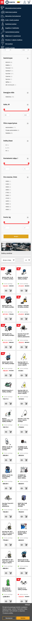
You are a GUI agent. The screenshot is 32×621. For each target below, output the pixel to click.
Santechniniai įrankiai (12, 32)
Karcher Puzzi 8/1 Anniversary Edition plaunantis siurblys (24, 335)
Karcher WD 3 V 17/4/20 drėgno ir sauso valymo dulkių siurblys (23, 363)
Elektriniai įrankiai (11, 12)
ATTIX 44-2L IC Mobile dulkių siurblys (22, 533)
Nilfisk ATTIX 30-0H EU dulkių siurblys (7, 476)
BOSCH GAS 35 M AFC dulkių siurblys (8, 362)
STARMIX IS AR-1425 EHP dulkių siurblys (23, 448)
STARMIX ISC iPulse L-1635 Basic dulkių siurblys (22, 476)
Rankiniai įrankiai (10, 24)
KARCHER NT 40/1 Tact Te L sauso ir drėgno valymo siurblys (8, 561)
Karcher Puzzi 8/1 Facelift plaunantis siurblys (7, 505)
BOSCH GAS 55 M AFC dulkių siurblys (24, 560)
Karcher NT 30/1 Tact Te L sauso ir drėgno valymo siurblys (8, 533)
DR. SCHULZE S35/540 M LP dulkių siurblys (6, 589)
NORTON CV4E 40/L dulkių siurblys (22, 505)
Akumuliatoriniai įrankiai (13, 8)
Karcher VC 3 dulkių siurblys (22, 588)
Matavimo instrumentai (13, 16)
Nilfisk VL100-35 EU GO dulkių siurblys (7, 448)
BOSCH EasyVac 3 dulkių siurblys (7, 391)
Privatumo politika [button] (8, 613)
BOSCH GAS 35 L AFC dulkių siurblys (8, 334)
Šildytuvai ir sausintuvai (13, 36)
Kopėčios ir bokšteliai (12, 28)
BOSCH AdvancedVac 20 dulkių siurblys (7, 420)
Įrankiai (2, 2)
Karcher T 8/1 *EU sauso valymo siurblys (23, 420)
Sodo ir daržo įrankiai (12, 20)
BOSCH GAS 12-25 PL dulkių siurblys (7, 278)
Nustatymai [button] (9, 618)
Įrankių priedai (10, 48)
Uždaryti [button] (27, 604)
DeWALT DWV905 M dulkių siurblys (23, 306)
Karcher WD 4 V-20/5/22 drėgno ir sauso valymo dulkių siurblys (23, 392)
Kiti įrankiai (9, 44)
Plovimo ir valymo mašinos (13, 40)
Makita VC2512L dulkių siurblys (23, 278)
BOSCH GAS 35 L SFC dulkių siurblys (8, 306)
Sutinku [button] (23, 618)
